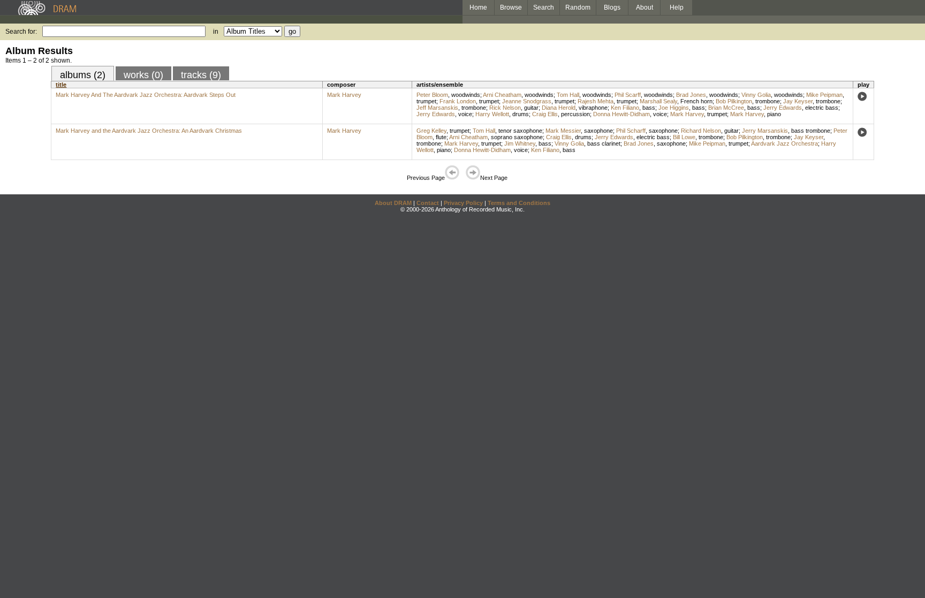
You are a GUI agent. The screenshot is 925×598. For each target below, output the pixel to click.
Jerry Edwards (782, 107)
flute (441, 137)
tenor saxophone (520, 130)
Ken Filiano (625, 107)
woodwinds (465, 95)
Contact (427, 203)
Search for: (21, 31)
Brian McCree (726, 107)
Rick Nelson (505, 107)
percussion (575, 114)
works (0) (143, 75)
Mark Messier (563, 130)
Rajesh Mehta (595, 101)
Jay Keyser (798, 101)
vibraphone (593, 107)
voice (465, 114)
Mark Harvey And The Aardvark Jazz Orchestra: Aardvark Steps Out (146, 95)
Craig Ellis (545, 114)
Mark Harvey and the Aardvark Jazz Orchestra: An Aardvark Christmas (149, 130)
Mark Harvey (344, 95)
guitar (531, 107)
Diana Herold (558, 107)
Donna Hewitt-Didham (621, 114)
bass (648, 107)
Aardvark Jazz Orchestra (784, 143)
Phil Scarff (628, 95)
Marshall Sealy (658, 101)
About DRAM (393, 203)
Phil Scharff (631, 130)
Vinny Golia (756, 95)
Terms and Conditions (519, 203)
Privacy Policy (463, 203)
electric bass (821, 107)
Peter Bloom (432, 95)
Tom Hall (568, 95)
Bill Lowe (684, 137)
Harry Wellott (492, 114)
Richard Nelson (701, 130)
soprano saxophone (517, 137)
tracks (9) (201, 75)
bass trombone (810, 130)
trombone (767, 101)
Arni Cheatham (502, 95)
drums (520, 114)
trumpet (426, 101)
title (61, 84)
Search (543, 7)
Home (478, 7)
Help (677, 7)
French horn (696, 101)
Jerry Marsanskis (765, 130)
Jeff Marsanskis (437, 107)
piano (774, 114)
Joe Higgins (673, 107)
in (215, 31)
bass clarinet (603, 143)
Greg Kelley (431, 130)
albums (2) (82, 75)
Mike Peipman (824, 95)
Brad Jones (691, 95)
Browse (511, 7)
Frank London (457, 101)
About (644, 7)
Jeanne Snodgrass (526, 101)
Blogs (612, 7)
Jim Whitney (519, 143)
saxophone (598, 130)
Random (577, 7)
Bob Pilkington (734, 101)
